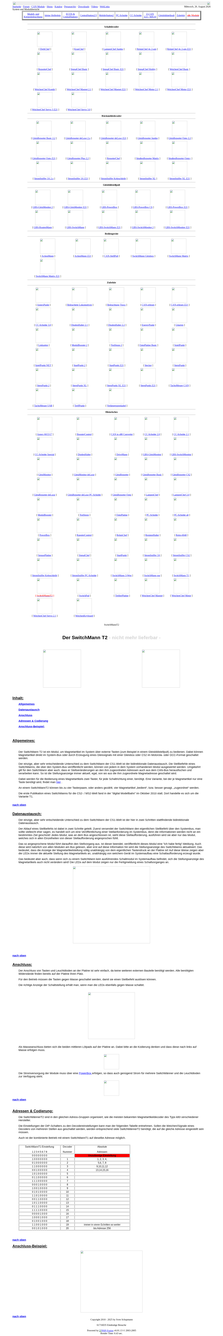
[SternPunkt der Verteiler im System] (179, 362)
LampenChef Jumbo (113, 49)
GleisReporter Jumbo (147, 138)
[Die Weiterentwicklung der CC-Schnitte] (152, 431)
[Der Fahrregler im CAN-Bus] (121, 451)
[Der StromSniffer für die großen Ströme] (179, 175)
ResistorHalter (152, 535)
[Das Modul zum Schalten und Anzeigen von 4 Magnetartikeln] (44, 592)
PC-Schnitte (122, 15)
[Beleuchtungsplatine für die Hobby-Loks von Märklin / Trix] (116, 301)
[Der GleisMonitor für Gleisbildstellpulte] (75, 204)
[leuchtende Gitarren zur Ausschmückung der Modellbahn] (179, 322)
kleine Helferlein (53, 15)
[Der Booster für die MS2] (44, 512)
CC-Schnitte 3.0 (43, 325)
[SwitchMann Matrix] (178, 253)
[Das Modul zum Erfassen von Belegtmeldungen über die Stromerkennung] (84, 572)
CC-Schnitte (136, 15)
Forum (26, 6)
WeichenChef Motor (181, 595)
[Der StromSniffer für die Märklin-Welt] (181, 552)
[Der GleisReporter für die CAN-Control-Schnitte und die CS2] (181, 471)
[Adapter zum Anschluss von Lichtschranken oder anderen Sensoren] (44, 552)
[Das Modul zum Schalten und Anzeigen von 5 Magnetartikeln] (181, 572)
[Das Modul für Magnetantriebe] (152, 592)
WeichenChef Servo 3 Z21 (45, 109)
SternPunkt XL (79, 385)
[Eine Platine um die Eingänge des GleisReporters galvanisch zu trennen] (121, 512)
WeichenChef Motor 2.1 (146, 89)
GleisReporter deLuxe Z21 (113, 138)
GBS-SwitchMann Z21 (109, 227)
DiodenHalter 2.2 (116, 325)
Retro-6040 (181, 535)
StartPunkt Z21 (116, 365)
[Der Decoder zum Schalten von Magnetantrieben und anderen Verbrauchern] (79, 86)
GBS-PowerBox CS (142, 207)
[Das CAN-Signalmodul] (84, 552)
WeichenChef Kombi (45, 89)
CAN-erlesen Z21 (179, 305)
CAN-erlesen (148, 305)
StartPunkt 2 (79, 365)
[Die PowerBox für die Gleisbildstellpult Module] (109, 204)
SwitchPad (84, 595)
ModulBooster (45, 515)
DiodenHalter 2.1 (79, 325)
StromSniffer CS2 (181, 555)
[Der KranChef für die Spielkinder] (79, 46)
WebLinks (105, 6)
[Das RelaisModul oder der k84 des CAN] (121, 532)
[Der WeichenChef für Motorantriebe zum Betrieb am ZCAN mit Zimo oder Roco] (179, 86)
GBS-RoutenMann (43, 227)
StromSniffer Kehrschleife (113, 178)
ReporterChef (44, 69)
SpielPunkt (179, 345)
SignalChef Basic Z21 (113, 69)
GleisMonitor (44, 474)
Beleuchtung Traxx (116, 305)
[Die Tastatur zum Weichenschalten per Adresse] (84, 592)
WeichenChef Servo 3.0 (79, 109)
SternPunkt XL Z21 (116, 385)
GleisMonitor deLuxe (84, 474)
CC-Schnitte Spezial (44, 454)
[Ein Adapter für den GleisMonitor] (121, 592)
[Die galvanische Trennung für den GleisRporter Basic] (148, 342)
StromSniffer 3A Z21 (78, 178)
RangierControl (84, 535)
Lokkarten (43, 345)
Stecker (148, 365)
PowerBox (44, 535)
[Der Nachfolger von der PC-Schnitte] (44, 451)
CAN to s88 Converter (122, 434)
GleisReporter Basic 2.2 (43, 138)
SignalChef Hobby (147, 69)
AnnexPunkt (43, 305)
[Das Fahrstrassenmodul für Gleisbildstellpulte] (42, 224)
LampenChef (152, 494)
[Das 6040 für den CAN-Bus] (84, 612)
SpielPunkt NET (43, 365)
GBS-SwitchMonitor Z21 (177, 227)
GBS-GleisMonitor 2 (43, 207)
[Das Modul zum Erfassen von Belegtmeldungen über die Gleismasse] (121, 471)
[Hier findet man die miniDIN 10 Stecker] (148, 362)
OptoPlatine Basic (148, 345)
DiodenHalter (84, 454)
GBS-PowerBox (109, 207)
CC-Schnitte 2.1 (181, 434)
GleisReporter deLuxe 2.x (78, 138)
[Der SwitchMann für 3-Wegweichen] (121, 572)
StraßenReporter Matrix (147, 158)
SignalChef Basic (79, 69)
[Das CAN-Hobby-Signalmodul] (146, 66)
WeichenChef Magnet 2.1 (79, 89)
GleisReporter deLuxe (44, 494)
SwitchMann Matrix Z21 (48, 276)
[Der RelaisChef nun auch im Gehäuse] (146, 46)
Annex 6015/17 (44, 434)
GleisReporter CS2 (181, 474)
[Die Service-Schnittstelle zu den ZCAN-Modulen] (179, 301)
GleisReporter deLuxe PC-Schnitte (84, 494)
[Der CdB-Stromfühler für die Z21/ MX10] (78, 175)
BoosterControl (84, 434)
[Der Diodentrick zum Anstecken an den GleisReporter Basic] (79, 322)
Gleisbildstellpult (166, 15)
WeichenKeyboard (84, 615)
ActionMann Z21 (82, 256)
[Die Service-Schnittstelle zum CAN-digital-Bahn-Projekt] (148, 301)
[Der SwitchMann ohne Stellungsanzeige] (152, 572)
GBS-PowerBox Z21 (177, 207)
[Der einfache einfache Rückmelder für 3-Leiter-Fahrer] (152, 471)
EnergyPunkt (148, 325)
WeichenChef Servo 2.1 (44, 615)
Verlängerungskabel (116, 405)
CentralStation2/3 (88, 15)
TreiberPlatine (121, 595)
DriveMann (121, 454)
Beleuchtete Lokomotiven (79, 305)
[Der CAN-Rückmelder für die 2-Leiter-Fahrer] (152, 552)
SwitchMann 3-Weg (122, 575)
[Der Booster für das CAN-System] (79, 342)
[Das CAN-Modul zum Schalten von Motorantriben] (146, 86)
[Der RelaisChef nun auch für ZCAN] (179, 46)
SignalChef (84, 555)
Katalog (58, 6)
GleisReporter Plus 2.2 (78, 158)
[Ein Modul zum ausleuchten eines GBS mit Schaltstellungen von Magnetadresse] (142, 224)
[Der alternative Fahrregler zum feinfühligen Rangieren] (84, 532)
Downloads (83, 6)
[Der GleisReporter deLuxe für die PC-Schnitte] (84, 491)
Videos (94, 6)
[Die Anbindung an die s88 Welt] (121, 431)
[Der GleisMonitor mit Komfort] (84, 471)
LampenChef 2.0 (181, 494)
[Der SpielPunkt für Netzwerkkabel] (43, 362)
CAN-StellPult (111, 256)
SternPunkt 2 (43, 385)
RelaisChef (122, 535)
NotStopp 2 (116, 345)
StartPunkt (122, 555)
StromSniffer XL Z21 (179, 178)
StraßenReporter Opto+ (179, 158)
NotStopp (84, 515)
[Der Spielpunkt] (179, 342)
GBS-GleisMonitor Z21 (75, 207)
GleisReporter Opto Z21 (44, 158)
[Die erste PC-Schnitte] (181, 512)
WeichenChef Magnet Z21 (113, 89)
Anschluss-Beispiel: (32, 726)
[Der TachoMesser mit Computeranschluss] (43, 402)
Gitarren (179, 325)
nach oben (19, 804)
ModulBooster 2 (79, 345)
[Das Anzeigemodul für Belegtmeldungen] (44, 471)
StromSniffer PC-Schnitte (84, 575)
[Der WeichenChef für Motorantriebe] (181, 592)
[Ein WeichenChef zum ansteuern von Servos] (79, 106)
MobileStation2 (106, 15)
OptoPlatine (122, 515)
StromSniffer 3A (152, 555)
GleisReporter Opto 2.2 (179, 138)
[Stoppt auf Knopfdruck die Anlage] (116, 342)
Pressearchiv (70, 6)
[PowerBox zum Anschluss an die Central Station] (142, 204)
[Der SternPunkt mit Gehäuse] (43, 382)
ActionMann (48, 256)
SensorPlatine (44, 555)
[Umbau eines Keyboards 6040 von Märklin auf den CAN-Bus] (181, 532)
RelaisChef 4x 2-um (146, 49)
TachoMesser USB (43, 405)
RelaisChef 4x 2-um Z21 (179, 49)
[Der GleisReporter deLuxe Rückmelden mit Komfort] (44, 491)
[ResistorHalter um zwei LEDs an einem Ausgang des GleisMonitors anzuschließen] (152, 532)
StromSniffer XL (148, 178)
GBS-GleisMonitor (152, 454)
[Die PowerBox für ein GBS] (44, 532)
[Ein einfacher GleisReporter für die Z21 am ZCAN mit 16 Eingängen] (43, 155)
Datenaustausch (29, 709)
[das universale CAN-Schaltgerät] (111, 253)
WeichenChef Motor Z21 (179, 89)
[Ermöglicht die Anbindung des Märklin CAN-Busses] (121, 552)
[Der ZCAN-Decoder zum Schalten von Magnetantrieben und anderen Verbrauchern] (113, 86)
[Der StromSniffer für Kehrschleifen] (44, 572)
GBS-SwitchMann (75, 227)
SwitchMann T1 (181, 575)
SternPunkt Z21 (148, 385)
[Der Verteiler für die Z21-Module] (148, 382)
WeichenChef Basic (179, 69)
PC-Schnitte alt (181, 515)
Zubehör (181, 15)
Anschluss (25, 715)
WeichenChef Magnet (152, 595)
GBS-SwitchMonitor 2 (143, 227)
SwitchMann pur (152, 575)
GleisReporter (121, 474)
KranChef (79, 49)
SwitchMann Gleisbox (143, 256)
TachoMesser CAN (179, 385)
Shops (50, 6)
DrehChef (45, 49)
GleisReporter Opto (121, 494)
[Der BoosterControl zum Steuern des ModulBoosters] (84, 431)
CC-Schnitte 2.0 (152, 434)
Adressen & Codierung (33, 720)
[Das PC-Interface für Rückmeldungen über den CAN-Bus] (152, 512)
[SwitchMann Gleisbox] (143, 253)
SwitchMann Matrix (178, 256)
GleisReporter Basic (152, 474)
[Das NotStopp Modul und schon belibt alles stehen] (84, 512)
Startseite (16, 6)
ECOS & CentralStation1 (70, 15)
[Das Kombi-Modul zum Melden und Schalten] (44, 66)
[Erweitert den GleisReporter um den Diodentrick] (84, 451)
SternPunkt (179, 365)
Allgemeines (27, 704)
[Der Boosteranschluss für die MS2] (44, 431)
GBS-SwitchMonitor (181, 454)
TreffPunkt (79, 405)
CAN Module (38, 6)
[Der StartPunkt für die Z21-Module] (116, 362)
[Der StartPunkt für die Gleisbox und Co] (79, 362)
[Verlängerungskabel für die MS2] (116, 402)
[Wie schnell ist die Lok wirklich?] (179, 382)
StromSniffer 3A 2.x (44, 178)
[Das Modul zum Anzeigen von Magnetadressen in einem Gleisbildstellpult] (177, 224)
